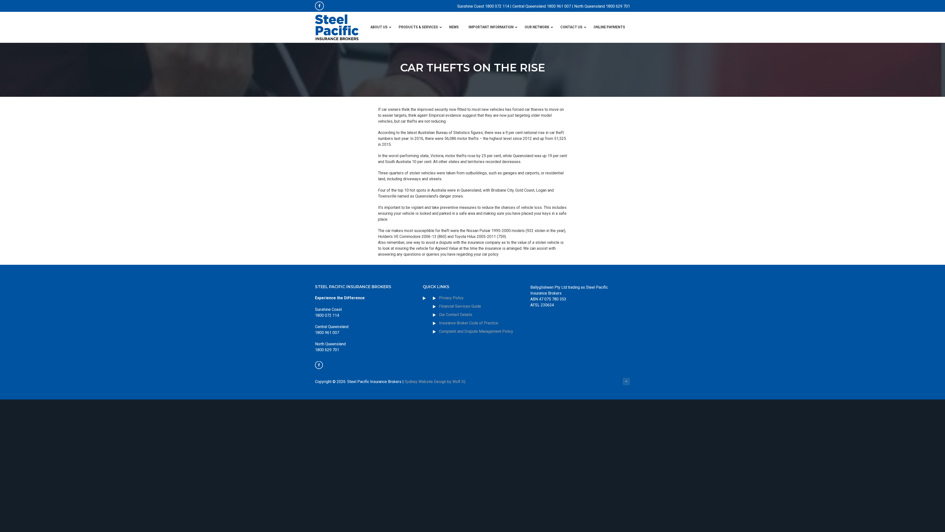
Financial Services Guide (460, 306)
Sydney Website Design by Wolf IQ (435, 381)
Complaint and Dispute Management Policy (476, 331)
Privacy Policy (451, 298)
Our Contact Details (455, 314)
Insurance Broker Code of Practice (469, 323)
